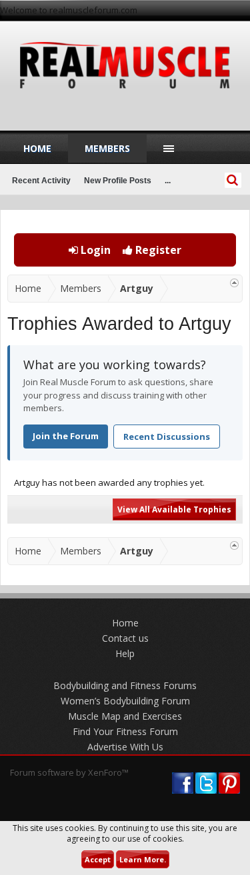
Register (157, 250)
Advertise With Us (125, 746)
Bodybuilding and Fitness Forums (125, 685)
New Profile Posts (117, 180)
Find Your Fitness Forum (125, 731)
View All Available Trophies (174, 509)
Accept (98, 859)
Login (94, 250)
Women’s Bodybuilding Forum (125, 700)
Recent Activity (41, 180)
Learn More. (142, 859)
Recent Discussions (166, 436)
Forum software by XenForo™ (69, 772)
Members (107, 148)
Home (37, 148)
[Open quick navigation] (234, 283)
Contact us (125, 638)
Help (125, 653)
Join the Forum (66, 436)
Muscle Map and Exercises (125, 716)
